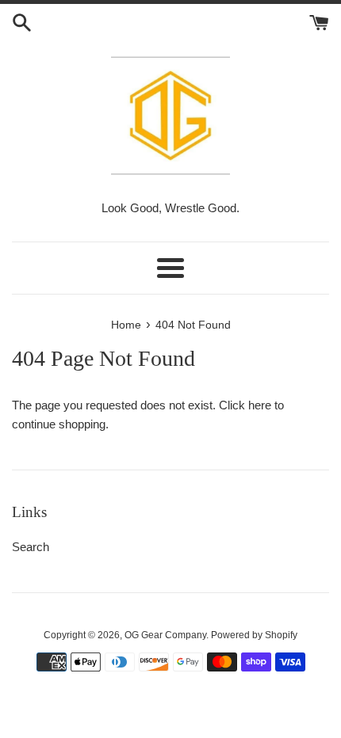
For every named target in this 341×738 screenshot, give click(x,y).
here (259, 405)
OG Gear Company (165, 635)
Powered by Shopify (254, 635)
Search (30, 547)
